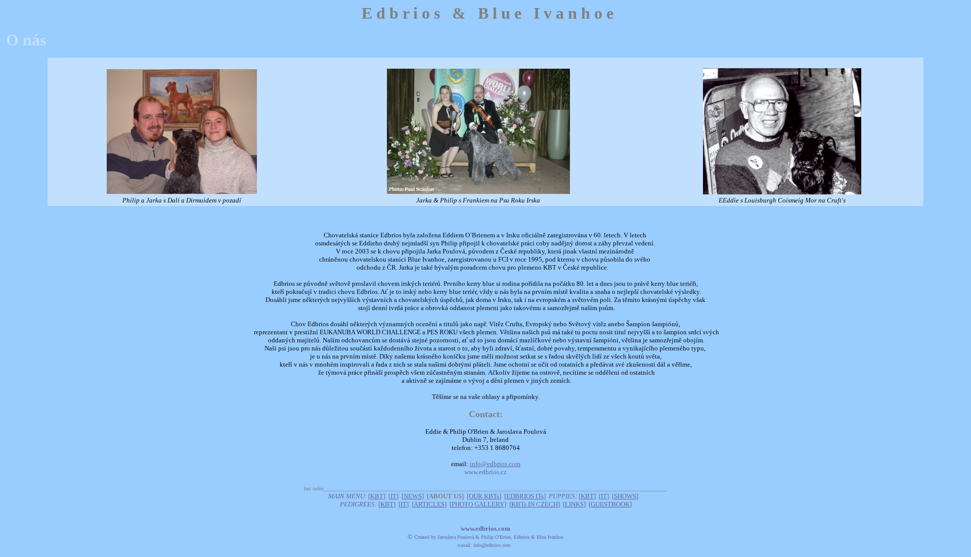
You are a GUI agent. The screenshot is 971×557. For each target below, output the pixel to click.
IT (393, 496)
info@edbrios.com (495, 464)
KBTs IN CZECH (534, 504)
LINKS (574, 504)
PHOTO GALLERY (478, 504)
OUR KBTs (484, 496)
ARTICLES (429, 504)
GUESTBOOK (610, 504)
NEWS (413, 496)
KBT (376, 496)
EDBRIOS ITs (525, 496)
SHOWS (625, 496)
